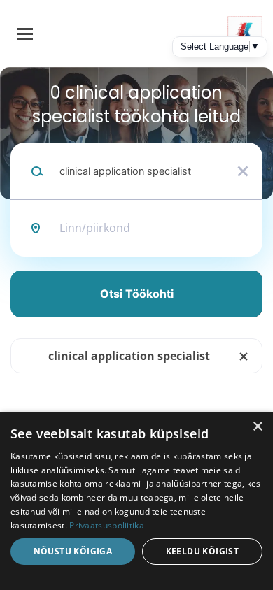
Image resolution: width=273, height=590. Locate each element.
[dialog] (136, 501)
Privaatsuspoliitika (106, 525)
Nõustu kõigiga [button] (73, 551)
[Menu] (25, 34)
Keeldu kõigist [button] (202, 551)
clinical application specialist (129, 356)
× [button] (257, 427)
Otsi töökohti (137, 294)
